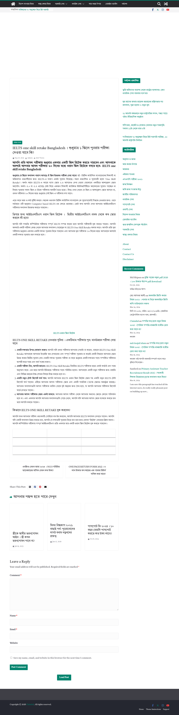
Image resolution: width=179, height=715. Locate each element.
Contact (127, 249)
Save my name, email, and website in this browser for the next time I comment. (52, 658)
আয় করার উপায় (95, 4)
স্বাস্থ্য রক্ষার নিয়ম (44, 4)
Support (166, 709)
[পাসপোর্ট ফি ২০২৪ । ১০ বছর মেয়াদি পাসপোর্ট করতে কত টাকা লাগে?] (101, 505)
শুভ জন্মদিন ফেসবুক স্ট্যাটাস (135, 225)
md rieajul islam (138, 343)
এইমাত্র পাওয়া (17, 142)
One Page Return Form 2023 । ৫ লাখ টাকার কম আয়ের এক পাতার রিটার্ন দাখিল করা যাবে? (87, 470)
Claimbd (134, 321)
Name (13, 616)
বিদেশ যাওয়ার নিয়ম (26, 4)
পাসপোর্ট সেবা (129, 205)
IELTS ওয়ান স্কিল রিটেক (64, 333)
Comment (15, 575)
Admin (30, 158)
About (126, 244)
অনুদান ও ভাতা (129, 159)
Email (13, 629)
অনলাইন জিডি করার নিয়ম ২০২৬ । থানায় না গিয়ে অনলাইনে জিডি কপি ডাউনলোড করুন (149, 300)
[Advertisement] (89, 57)
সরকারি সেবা (59, 4)
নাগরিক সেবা (76, 4)
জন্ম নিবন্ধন (127, 184)
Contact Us (128, 254)
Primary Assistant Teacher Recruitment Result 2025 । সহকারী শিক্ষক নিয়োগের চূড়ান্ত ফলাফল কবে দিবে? (149, 373)
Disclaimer (128, 259)
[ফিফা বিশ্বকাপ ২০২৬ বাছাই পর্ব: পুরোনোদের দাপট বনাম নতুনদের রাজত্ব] (64, 505)
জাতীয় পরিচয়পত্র (130, 194)
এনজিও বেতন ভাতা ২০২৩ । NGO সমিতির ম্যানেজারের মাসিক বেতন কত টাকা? (41, 469)
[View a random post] (165, 4)
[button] (65, 4)
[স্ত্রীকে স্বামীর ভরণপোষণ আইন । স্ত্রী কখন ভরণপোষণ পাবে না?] (26, 505)
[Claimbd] (13, 4)
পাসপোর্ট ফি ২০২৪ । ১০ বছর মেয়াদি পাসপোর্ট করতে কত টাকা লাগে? (101, 530)
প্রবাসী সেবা (128, 210)
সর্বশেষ (124, 4)
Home (141, 709)
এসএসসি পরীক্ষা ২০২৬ (133, 179)
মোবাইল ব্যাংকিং (111, 4)
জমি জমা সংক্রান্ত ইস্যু (132, 189)
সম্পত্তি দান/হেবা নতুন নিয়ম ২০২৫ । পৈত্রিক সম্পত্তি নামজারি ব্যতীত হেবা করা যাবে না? (149, 325)
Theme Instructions (153, 709)
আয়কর (126, 169)
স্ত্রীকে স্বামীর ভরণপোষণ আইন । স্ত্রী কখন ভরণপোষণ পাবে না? (25, 537)
